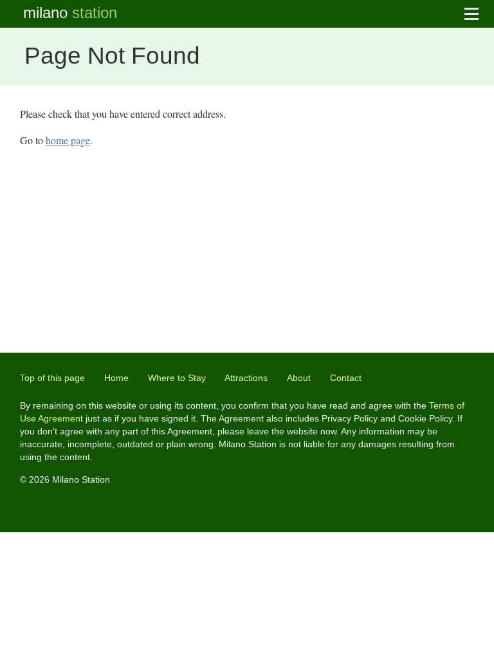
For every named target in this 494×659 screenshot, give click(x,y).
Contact (345, 378)
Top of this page (52, 378)
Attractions (246, 378)
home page (68, 140)
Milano (70, 12)
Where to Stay (177, 378)
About (299, 378)
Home (116, 378)
